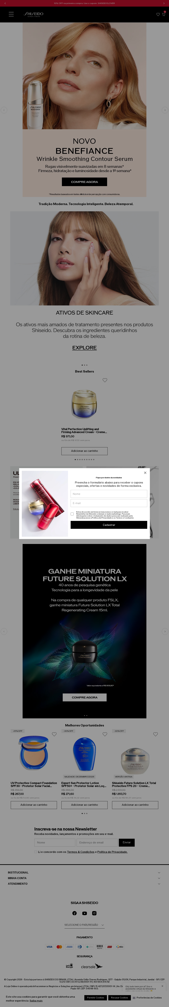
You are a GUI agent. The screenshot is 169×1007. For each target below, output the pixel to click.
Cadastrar (109, 524)
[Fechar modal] (145, 473)
